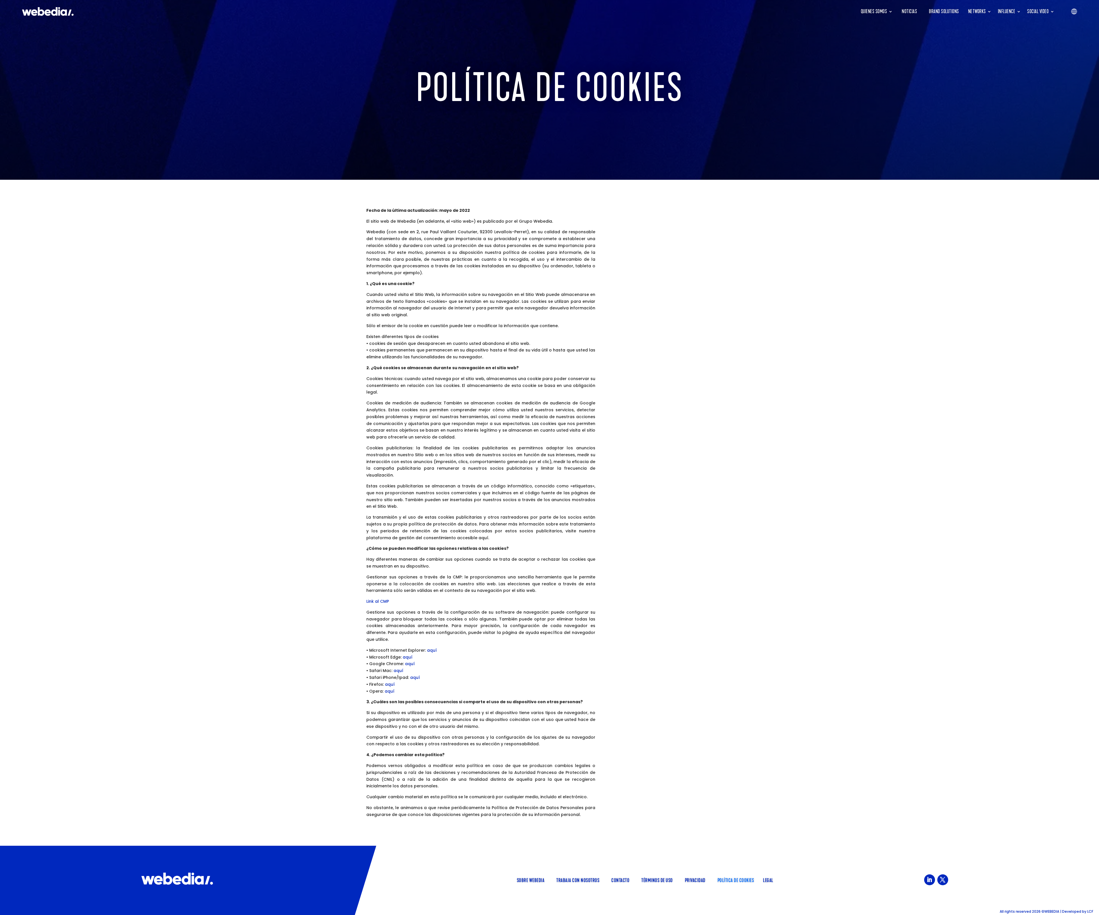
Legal (768, 879)
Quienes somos (874, 11)
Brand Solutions (944, 11)
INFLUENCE (1006, 11)
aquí (432, 650)
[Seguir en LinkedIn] (929, 879)
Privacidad (695, 879)
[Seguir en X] (942, 879)
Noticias (909, 11)
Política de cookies (735, 879)
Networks (977, 11)
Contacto (620, 879)
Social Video (1038, 11)
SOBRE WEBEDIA (531, 879)
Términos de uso (657, 879)
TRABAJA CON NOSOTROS (577, 879)
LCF (1090, 911)
